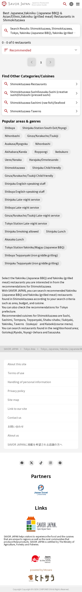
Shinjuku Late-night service (22, 199)
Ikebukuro (61, 152)
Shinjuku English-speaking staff (25, 183)
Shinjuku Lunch (56, 231)
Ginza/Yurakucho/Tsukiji (42, 136)
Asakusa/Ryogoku (16, 144)
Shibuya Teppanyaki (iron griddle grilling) (31, 255)
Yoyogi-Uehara (32, 332)
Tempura (19, 320)
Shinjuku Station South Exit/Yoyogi (45, 128)
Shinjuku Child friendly (46, 168)
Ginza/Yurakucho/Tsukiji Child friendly (29, 175)
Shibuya (10, 128)
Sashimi (7, 320)
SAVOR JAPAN (11, 349)
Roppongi (41, 152)
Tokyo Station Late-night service (26, 223)
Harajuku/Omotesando (43, 160)
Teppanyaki (34, 320)
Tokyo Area (30, 349)
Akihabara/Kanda (16, 152)
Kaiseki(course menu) (59, 324)
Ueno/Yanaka (13, 160)
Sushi (66, 315)
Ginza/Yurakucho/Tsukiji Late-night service (32, 215)
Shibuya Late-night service (22, 207)
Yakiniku (7, 324)
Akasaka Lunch (14, 239)
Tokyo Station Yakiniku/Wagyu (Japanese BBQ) (34, 247)
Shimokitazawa (15, 168)
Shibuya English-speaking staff (24, 191)
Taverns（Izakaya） (26, 324)
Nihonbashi (12, 136)
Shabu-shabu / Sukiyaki (58, 320)
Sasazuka (54, 332)
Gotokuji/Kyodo (12, 332)
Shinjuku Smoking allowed (22, 231)
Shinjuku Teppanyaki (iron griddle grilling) (32, 263)
